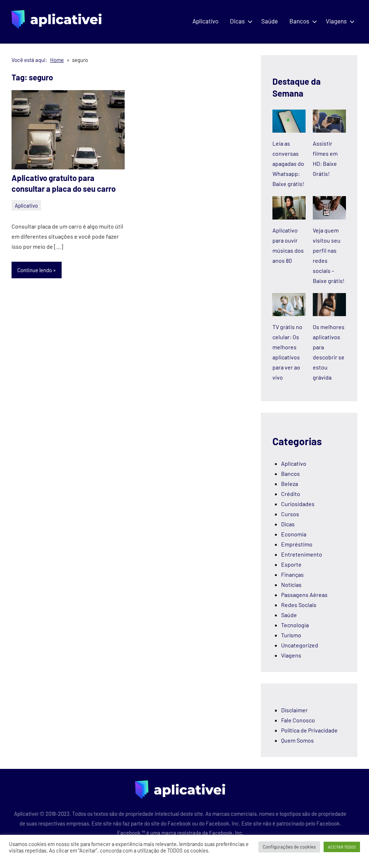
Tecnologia (295, 624)
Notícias (291, 584)
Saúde (269, 21)
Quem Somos (297, 740)
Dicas (237, 21)
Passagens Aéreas (304, 594)
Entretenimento (301, 554)
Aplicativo (205, 21)
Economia (293, 534)
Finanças (292, 574)
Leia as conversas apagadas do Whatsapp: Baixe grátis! (288, 163)
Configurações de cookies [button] (289, 847)
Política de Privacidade (309, 730)
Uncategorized (299, 645)
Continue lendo (34, 270)
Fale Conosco (298, 720)
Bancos (299, 21)
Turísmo (291, 635)
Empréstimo (296, 544)
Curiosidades (298, 503)
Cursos (290, 513)
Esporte (291, 564)
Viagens (336, 21)
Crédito (290, 493)
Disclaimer (294, 710)
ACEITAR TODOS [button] (342, 847)
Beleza (289, 483)
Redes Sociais (298, 604)
